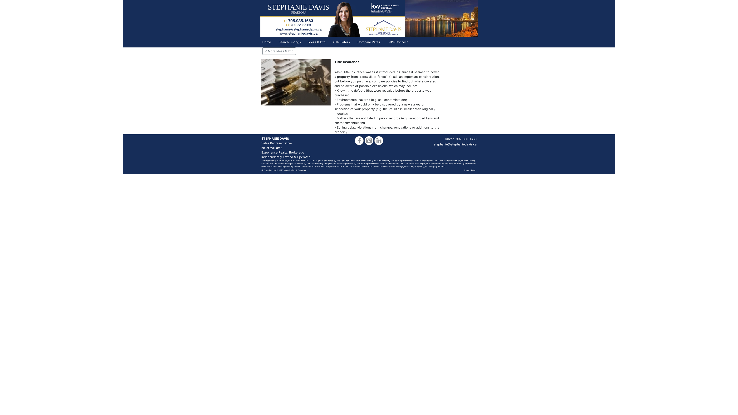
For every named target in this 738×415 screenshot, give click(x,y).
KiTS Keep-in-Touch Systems (292, 170)
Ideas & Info (317, 42)
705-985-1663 (466, 139)
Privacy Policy (470, 170)
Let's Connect (398, 42)
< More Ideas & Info (279, 51)
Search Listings (290, 42)
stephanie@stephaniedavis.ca (455, 144)
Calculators (341, 42)
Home (266, 42)
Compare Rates (368, 42)
